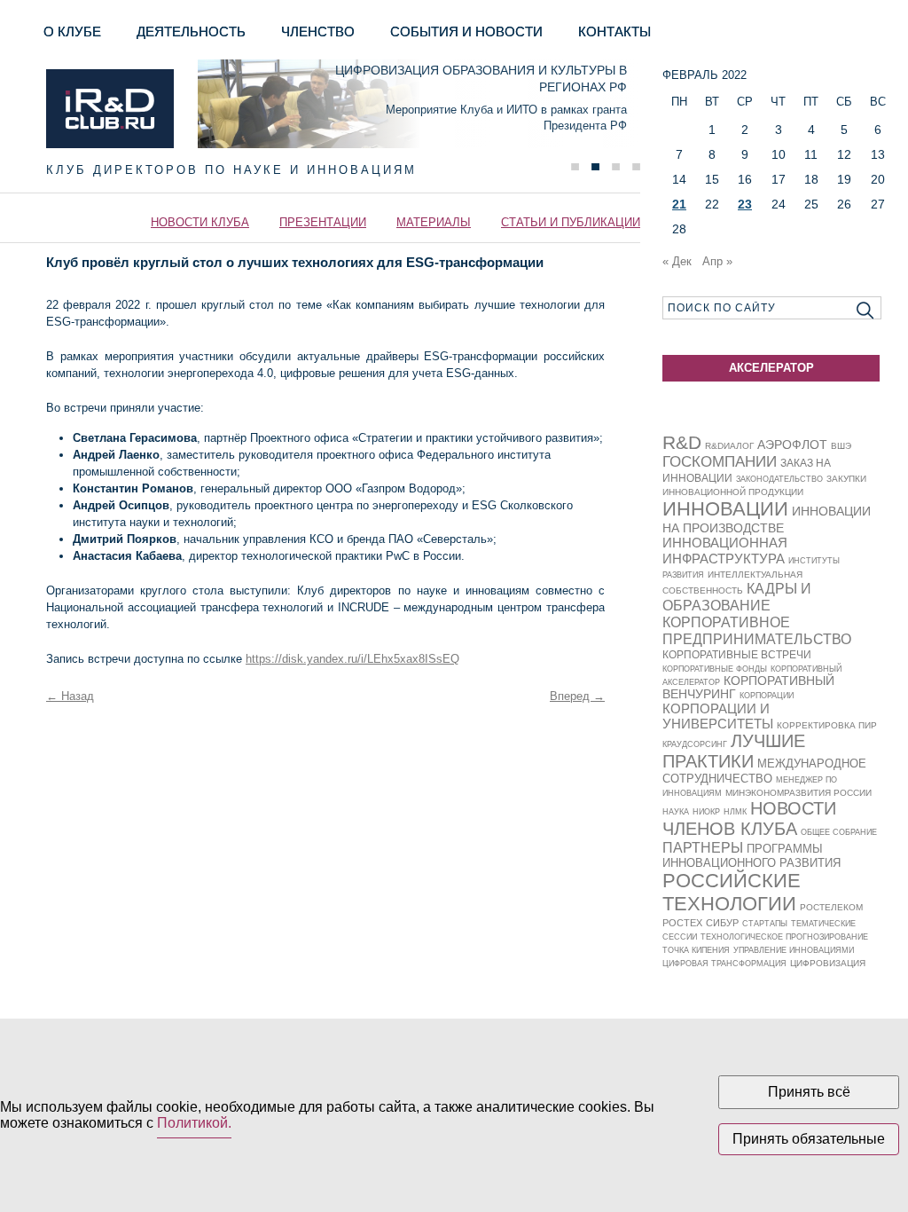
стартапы (764, 923)
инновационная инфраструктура (724, 550)
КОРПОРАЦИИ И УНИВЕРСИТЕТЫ (717, 716)
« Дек (677, 261)
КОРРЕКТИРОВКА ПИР (827, 725)
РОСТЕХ (682, 922)
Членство (318, 31)
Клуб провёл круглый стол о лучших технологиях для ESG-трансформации (295, 262)
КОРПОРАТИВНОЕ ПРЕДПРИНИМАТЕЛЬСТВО (756, 630)
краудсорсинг (694, 744)
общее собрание (839, 832)
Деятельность (191, 31)
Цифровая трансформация (724, 963)
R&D (681, 442)
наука (675, 811)
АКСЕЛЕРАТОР (771, 367)
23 (745, 204)
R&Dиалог (729, 446)
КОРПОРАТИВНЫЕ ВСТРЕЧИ (736, 655)
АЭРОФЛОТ (792, 444)
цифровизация (827, 963)
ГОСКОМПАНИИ (719, 461)
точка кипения (696, 950)
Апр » (717, 261)
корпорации (767, 695)
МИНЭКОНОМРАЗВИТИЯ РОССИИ (798, 793)
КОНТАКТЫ (614, 31)
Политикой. (194, 1122)
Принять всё (809, 1091)
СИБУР (722, 922)
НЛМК (735, 811)
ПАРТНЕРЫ (702, 847)
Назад (70, 696)
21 (679, 204)
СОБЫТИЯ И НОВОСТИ (466, 31)
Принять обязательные (808, 1138)
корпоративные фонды (714, 669)
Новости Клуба (200, 222)
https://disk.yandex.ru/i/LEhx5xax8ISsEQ (352, 658)
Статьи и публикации (570, 222)
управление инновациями (793, 950)
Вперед (577, 696)
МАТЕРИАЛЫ (433, 222)
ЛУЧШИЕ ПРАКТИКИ (733, 751)
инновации (725, 509)
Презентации (322, 222)
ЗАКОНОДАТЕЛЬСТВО (779, 479)
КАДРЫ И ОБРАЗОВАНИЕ (736, 596)
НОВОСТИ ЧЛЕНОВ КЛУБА (749, 818)
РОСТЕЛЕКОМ (831, 907)
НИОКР (706, 811)
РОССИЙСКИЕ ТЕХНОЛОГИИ (731, 892)
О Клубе (72, 31)
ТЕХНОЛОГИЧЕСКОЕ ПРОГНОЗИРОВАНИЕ (784, 937)
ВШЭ (841, 446)
